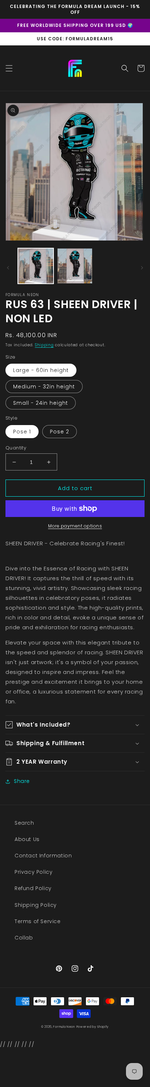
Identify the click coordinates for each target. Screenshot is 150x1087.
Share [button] (22, 781)
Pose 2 (59, 431)
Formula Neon (64, 1027)
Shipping (44, 345)
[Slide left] (8, 268)
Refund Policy (33, 888)
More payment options (75, 526)
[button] (9, 68)
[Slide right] (142, 268)
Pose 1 (22, 431)
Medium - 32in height (44, 386)
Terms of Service (38, 921)
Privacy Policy (33, 872)
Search (24, 823)
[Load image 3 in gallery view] (75, 266)
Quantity (15, 447)
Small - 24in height (40, 403)
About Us (27, 839)
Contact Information (43, 855)
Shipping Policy (36, 905)
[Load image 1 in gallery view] (36, 266)
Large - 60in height (41, 370)
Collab (24, 937)
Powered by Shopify (92, 1027)
